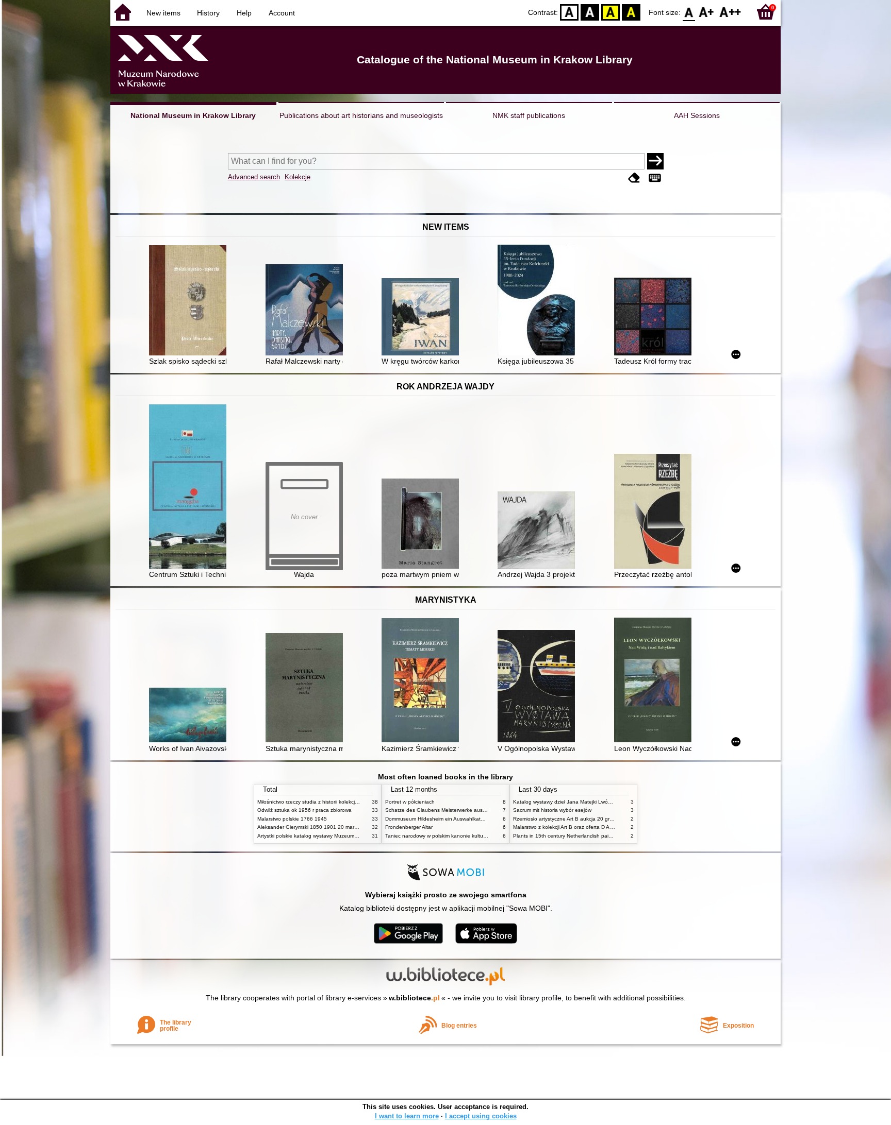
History (208, 13)
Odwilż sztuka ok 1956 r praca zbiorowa (304, 810)
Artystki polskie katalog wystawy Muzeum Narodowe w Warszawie (334, 836)
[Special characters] (655, 178)
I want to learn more (407, 1116)
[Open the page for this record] (190, 301)
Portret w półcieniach (410, 802)
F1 (707, 11)
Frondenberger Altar (409, 827)
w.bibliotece (414, 998)
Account (282, 13)
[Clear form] (634, 178)
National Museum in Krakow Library (193, 115)
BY (631, 11)
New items (163, 13)
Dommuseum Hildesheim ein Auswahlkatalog (438, 819)
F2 (730, 11)
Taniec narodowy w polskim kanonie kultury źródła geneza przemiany (467, 836)
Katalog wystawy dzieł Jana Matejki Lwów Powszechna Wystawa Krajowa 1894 (607, 802)
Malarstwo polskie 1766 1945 (292, 819)
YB (610, 11)
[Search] (655, 161)
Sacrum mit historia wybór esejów (552, 810)
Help (244, 13)
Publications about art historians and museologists (361, 115)
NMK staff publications (528, 115)
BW (590, 11)
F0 (689, 11)
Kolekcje (297, 177)
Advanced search (254, 177)
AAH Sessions (697, 115)
